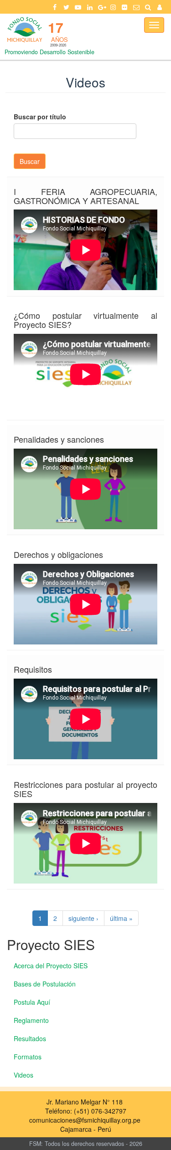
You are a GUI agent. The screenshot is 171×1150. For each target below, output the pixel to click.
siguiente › (83, 918)
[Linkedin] (89, 6)
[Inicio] (24, 29)
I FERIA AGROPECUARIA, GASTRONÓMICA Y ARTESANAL (85, 195)
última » (121, 918)
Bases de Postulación (45, 983)
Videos (23, 1074)
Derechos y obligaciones (58, 554)
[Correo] (136, 6)
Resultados (30, 1038)
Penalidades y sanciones (59, 439)
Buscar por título (40, 116)
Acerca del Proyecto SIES (51, 965)
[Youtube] (78, 6)
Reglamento (31, 1020)
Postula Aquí (32, 1002)
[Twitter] (66, 6)
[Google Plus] (101, 6)
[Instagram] (113, 6)
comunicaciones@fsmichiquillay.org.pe (84, 1119)
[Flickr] (125, 6)
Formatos (27, 1056)
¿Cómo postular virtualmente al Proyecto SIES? (85, 319)
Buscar (30, 161)
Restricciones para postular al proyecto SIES (85, 788)
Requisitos (33, 669)
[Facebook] (54, 6)
